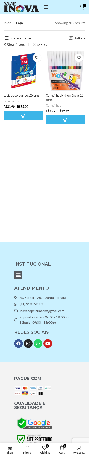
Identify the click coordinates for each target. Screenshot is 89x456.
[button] (18, 275)
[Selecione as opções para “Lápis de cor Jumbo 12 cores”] (23, 115)
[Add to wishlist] (37, 58)
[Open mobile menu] (46, 7)
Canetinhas (53, 105)
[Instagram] (28, 343)
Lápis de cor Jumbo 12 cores (21, 95)
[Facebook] (18, 343)
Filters (80, 38)
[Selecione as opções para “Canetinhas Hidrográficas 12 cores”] (66, 119)
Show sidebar (21, 38)
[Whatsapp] (38, 343)
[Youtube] (47, 343)
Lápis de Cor (11, 101)
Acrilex (42, 44)
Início (8, 23)
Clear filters (16, 44)
